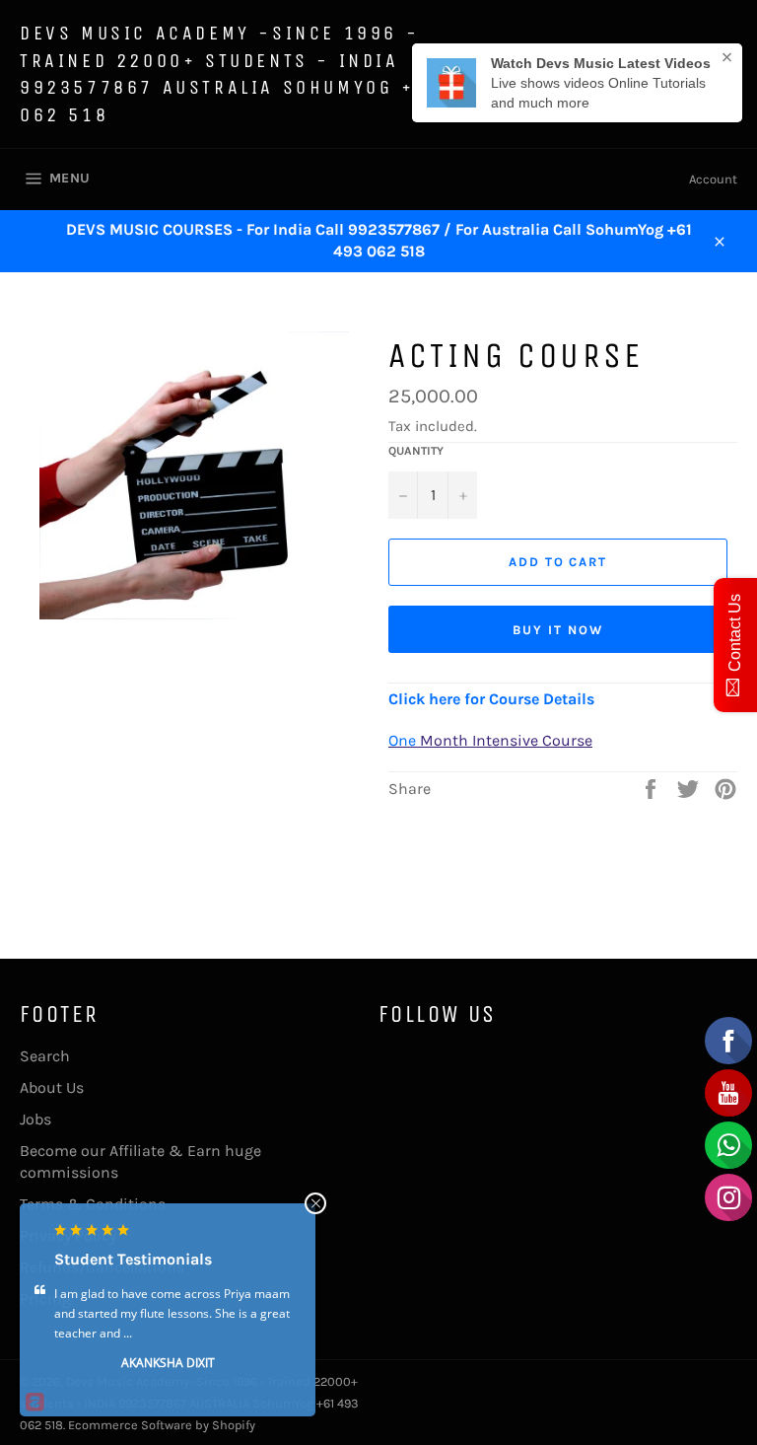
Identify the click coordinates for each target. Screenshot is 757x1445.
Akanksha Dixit (168, 1362)
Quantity (416, 451)
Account (713, 179)
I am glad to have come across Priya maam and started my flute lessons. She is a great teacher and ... (172, 1313)
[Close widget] (315, 1203)
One (402, 740)
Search (45, 1056)
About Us (52, 1087)
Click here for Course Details (491, 698)
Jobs (35, 1119)
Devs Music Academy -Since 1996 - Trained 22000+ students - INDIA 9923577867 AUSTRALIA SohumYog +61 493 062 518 (255, 74)
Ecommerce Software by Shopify (161, 1424)
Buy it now (558, 629)
